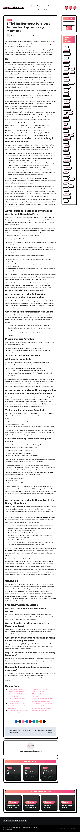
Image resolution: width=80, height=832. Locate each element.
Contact (65, 828)
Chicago (66, 68)
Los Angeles (67, 108)
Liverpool (66, 105)
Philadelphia (67, 138)
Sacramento (66, 156)
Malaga (65, 116)
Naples (65, 131)
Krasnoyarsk (67, 97)
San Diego (66, 164)
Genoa (71, 83)
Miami (65, 123)
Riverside (66, 153)
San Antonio (66, 160)
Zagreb (65, 200)
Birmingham (66, 53)
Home (60, 828)
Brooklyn (66, 61)
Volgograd (66, 193)
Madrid (70, 112)
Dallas (72, 68)
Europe (9, 19)
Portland (66, 145)
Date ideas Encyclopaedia (38, 5)
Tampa (65, 186)
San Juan (66, 171)
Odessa (65, 134)
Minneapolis (66, 127)
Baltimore (66, 50)
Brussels (66, 64)
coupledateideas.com (13, 7)
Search (69, 18)
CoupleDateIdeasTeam (19, 35)
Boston (65, 57)
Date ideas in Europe (44, 9)
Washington (66, 197)
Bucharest (40, 35)
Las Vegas (66, 101)
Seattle (65, 178)
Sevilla (71, 178)
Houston (66, 90)
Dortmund (66, 79)
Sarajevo (66, 175)
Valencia (66, 189)
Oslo (71, 134)
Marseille (66, 119)
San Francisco (67, 167)
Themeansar (8, 830)
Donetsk (66, 75)
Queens (65, 149)
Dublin (65, 83)
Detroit (71, 72)
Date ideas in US (52, 5)
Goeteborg (66, 86)
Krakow (65, 94)
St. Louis (66, 182)
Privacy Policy (73, 828)
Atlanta (65, 46)
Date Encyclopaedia (12, 802)
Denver (65, 72)
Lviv (64, 112)
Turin (71, 186)
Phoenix (66, 142)
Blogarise (35, 827)
